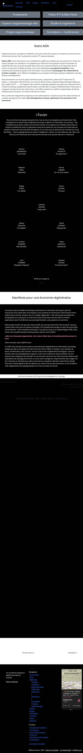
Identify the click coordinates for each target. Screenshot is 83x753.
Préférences (77, 750)
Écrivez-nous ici (28, 653)
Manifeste (45, 3)
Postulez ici (72, 653)
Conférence (34, 740)
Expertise (19, 3)
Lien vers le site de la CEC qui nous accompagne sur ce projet (41, 376)
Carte (54, 3)
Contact (70, 5)
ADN (27, 3)
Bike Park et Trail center (39, 737)
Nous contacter (12, 682)
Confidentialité (65, 750)
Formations (35, 701)
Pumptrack (35, 696)
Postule (41, 283)
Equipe (35, 3)
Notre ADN (34, 675)
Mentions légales (52, 750)
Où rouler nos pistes (37, 744)
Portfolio (19, 7)
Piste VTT (33, 735)
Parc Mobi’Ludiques (37, 732)
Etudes (35, 682)
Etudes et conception (38, 728)
